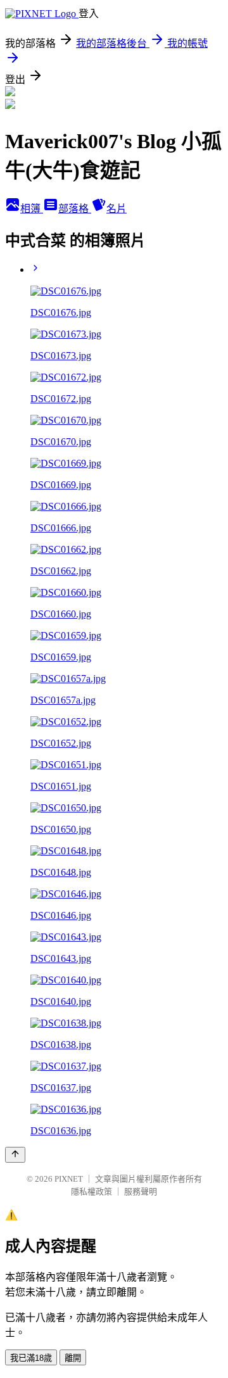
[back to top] (15, 1155)
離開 (73, 1358)
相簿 (31, 208)
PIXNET (68, 1179)
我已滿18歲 (31, 1358)
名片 (116, 208)
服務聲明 (140, 1191)
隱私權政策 (91, 1191)
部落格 (74, 208)
